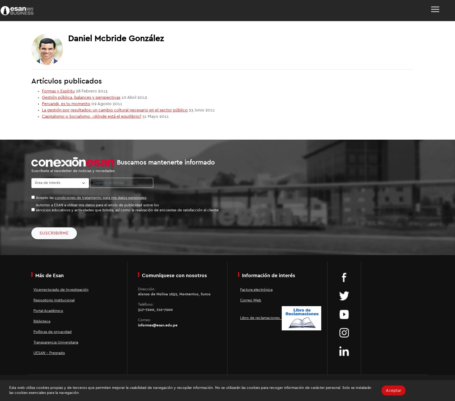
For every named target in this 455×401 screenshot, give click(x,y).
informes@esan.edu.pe (157, 325)
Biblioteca (41, 321)
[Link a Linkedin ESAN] (344, 351)
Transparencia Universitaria (55, 342)
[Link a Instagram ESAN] (344, 332)
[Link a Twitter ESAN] (344, 295)
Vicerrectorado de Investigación (60, 290)
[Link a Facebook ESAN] (344, 277)
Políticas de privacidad (52, 332)
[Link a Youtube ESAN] (344, 314)
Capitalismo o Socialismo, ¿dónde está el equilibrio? (91, 116)
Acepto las (91, 198)
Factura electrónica (256, 290)
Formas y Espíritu (58, 91)
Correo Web (250, 300)
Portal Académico (48, 311)
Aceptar (393, 390)
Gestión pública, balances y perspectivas (81, 97)
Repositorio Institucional (54, 300)
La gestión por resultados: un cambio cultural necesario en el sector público (115, 110)
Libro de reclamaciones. (261, 318)
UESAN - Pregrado (49, 353)
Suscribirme (54, 233)
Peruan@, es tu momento (66, 104)
